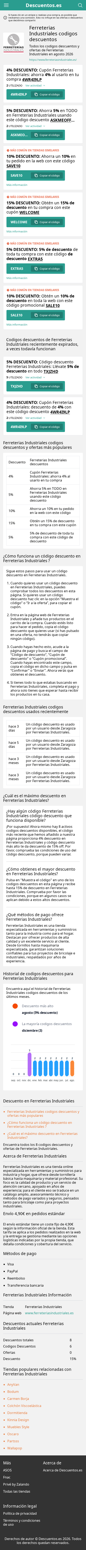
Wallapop (14, 1448)
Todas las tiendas (16, 1491)
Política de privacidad (20, 1513)
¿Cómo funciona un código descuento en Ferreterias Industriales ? (39, 1124)
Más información (16, 184)
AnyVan (13, 1384)
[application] (43, 1061)
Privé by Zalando (16, 1484)
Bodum (13, 1391)
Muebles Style (18, 1427)
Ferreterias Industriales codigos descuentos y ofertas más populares (43, 1113)
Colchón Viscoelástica (24, 1405)
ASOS (7, 1470)
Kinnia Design (18, 1420)
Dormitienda (17, 1413)
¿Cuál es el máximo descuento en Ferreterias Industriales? (42, 1135)
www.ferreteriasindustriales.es (49, 1313)
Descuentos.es (44, 5)
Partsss (13, 1441)
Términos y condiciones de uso (21, 1522)
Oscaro (13, 1434)
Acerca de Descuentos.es (62, 1470)
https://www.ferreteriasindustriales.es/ (53, 59)
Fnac (6, 1477)
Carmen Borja (18, 1398)
